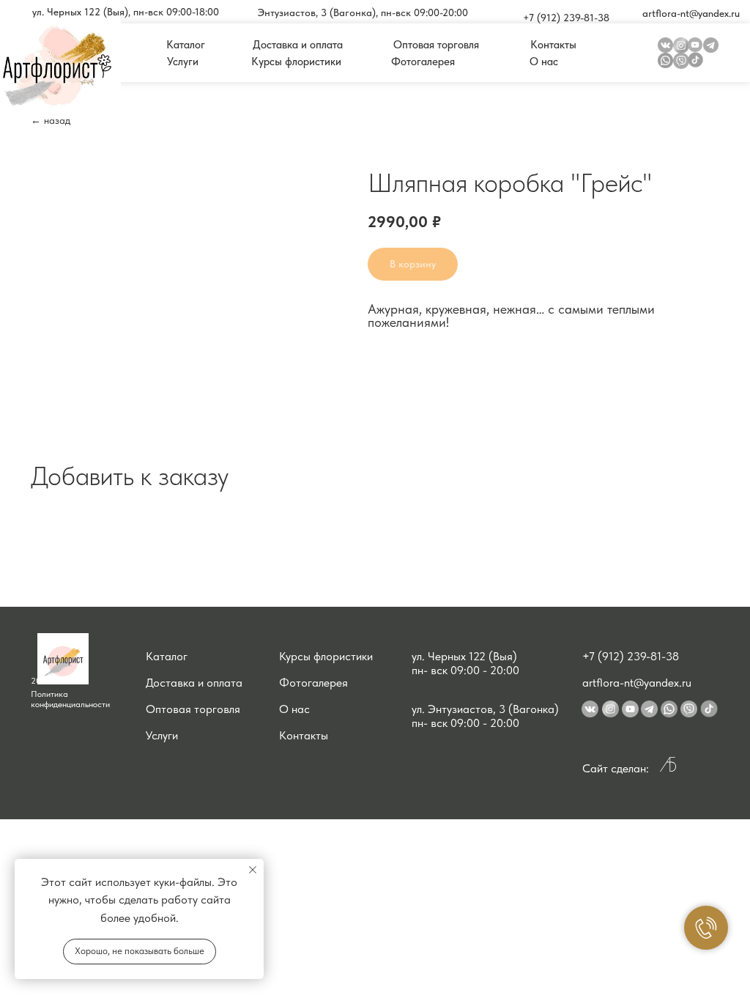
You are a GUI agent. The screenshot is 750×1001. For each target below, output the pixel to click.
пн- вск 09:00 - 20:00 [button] (465, 670)
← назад (50, 120)
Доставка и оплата (194, 683)
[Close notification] (252, 870)
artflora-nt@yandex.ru (636, 683)
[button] (126, 11)
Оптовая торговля (193, 709)
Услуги (162, 735)
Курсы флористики (326, 656)
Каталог (167, 656)
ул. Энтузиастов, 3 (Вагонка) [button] (485, 709)
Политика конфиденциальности (70, 699)
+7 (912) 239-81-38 (630, 656)
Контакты (303, 735)
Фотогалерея (313, 683)
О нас (294, 709)
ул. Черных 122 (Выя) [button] (464, 656)
